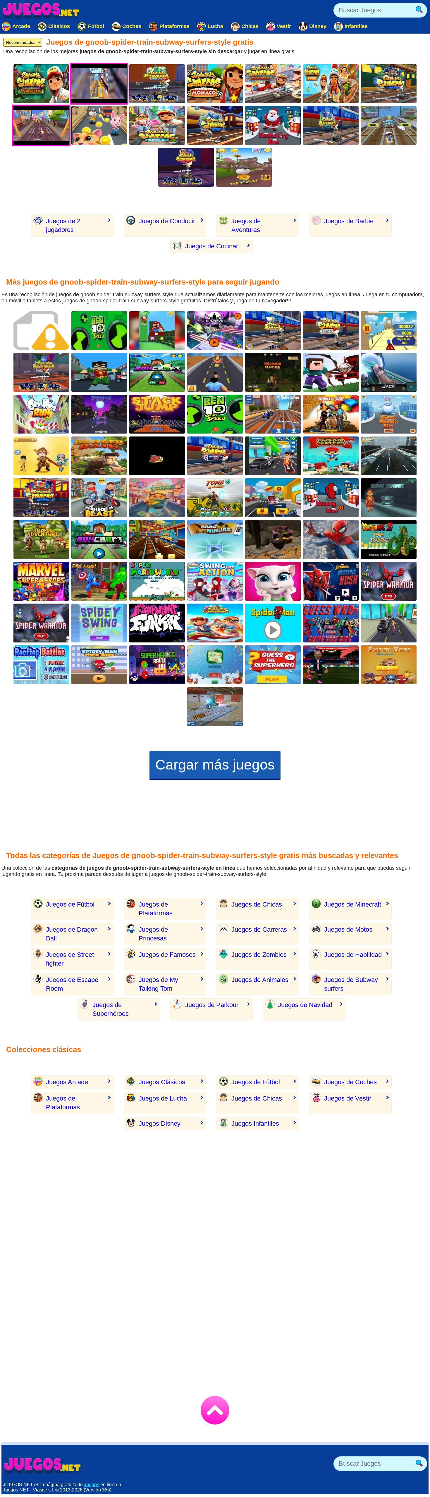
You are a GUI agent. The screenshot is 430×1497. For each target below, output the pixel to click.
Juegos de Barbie (349, 221)
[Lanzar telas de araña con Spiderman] (99, 623)
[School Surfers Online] (331, 455)
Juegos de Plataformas (156, 909)
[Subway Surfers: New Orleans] (41, 83)
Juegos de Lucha (163, 1098)
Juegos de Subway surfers (351, 984)
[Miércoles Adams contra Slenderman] (273, 539)
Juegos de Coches (350, 1082)
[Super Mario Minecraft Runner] (157, 330)
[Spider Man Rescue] (99, 664)
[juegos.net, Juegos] (40, 10)
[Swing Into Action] (215, 581)
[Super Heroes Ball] (157, 664)
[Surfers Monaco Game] (215, 83)
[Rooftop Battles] (41, 664)
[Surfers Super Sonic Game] (389, 330)
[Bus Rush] (389, 125)
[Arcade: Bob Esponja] (41, 330)
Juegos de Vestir (347, 1098)
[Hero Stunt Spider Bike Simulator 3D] (215, 706)
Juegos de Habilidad (353, 954)
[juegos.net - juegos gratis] (42, 1465)
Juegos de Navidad (305, 1005)
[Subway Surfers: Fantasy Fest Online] (41, 372)
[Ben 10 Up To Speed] (99, 330)
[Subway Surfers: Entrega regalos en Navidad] (273, 125)
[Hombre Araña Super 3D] (331, 539)
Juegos (91, 1484)
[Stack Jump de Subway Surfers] (157, 414)
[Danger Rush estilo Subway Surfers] (99, 455)
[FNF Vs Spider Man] (157, 623)
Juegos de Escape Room (72, 984)
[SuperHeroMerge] (389, 664)
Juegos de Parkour (211, 1005)
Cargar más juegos (215, 764)
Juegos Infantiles (255, 1123)
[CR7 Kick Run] (157, 455)
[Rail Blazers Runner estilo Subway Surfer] (273, 414)
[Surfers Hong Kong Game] (41, 497)
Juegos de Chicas (256, 904)
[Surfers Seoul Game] (157, 125)
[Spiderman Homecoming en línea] (41, 623)
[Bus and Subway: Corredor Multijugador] (389, 623)
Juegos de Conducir (167, 221)
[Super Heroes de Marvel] (99, 581)
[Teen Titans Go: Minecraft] (99, 372)
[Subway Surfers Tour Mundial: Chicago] (186, 167)
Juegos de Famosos (167, 954)
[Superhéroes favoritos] (331, 623)
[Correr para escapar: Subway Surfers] (41, 539)
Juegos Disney (159, 1123)
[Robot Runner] (389, 497)
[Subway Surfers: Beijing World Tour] (273, 83)
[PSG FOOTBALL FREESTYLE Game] (331, 664)
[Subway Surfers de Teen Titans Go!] (215, 330)
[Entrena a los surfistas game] (157, 539)
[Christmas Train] (215, 664)
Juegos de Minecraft (352, 904)
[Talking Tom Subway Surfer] (244, 167)
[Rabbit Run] (389, 414)
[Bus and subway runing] (331, 414)
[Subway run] (215, 372)
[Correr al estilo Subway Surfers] (273, 455)
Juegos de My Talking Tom (158, 984)
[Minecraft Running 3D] (157, 372)
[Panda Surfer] (157, 497)
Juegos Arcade (67, 1082)
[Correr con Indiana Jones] (215, 497)
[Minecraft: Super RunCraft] (99, 539)
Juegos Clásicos (162, 1082)
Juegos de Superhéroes (110, 1009)
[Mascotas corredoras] (273, 497)
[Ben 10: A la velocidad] (215, 414)
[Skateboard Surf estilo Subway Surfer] (41, 455)
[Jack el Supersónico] (389, 372)
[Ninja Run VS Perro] (215, 539)
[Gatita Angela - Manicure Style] (273, 581)
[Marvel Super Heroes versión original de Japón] (41, 581)
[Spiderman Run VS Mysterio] (331, 581)
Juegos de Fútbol (70, 904)
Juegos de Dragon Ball (72, 934)
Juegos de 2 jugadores (63, 225)
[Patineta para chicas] (389, 455)
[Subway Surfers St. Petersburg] (215, 125)
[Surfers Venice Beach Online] (273, 330)
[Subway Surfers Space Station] (331, 125)
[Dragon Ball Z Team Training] (389, 539)
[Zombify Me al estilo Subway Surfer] (99, 414)
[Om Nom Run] (41, 414)
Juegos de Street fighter (70, 959)
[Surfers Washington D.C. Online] (215, 455)
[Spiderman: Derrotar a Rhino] (389, 581)
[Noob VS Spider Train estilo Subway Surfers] (331, 372)
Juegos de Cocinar (211, 246)
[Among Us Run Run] (331, 497)
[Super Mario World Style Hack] (157, 581)
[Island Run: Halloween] (273, 372)
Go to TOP (215, 1410)
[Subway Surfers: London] (389, 83)
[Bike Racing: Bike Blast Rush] (99, 497)
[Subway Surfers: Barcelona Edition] (331, 330)
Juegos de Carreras (259, 929)
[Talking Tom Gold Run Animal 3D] (99, 125)
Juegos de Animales (259, 979)
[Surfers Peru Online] (331, 83)
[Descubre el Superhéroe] (273, 664)
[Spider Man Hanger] (273, 623)
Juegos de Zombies (259, 954)
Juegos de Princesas (153, 934)
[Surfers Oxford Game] (215, 623)
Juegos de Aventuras (246, 225)
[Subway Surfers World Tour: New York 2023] (157, 83)
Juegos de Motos (348, 929)
